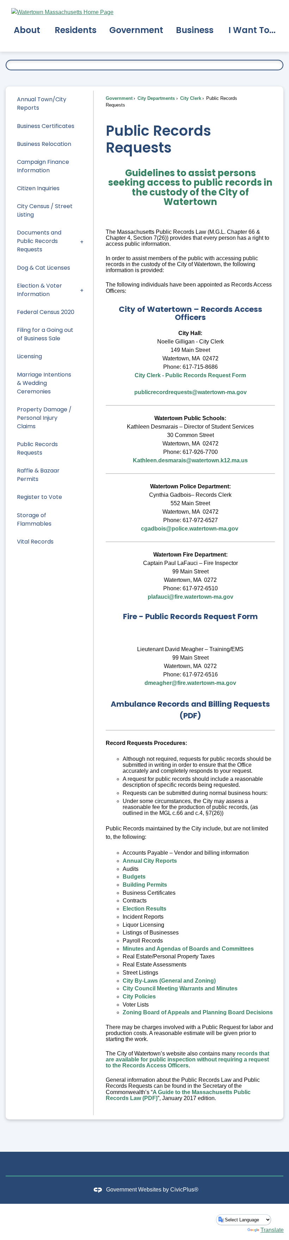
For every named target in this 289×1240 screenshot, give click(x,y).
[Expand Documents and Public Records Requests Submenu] (81, 241)
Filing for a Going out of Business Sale (45, 334)
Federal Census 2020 (45, 312)
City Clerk (190, 98)
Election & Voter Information (39, 290)
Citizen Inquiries (38, 188)
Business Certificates (45, 126)
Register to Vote (39, 497)
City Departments (155, 98)
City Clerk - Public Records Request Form (190, 375)
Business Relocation (44, 144)
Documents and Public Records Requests (39, 241)
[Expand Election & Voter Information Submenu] (81, 290)
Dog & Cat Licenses (43, 268)
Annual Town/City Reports (41, 103)
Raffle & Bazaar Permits (38, 475)
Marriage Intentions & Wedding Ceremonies (44, 383)
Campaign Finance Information (43, 166)
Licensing (29, 356)
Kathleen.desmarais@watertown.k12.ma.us (190, 460)
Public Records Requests (37, 448)
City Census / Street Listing (45, 210)
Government (119, 98)
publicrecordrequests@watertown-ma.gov (190, 392)
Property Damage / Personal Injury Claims (44, 417)
